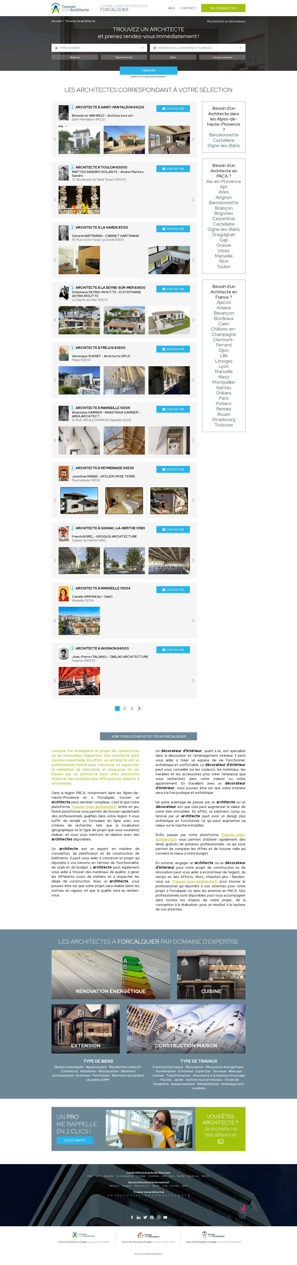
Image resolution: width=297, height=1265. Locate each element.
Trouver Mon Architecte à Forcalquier (72, 1242)
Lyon (98, 1176)
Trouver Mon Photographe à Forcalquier (201, 1242)
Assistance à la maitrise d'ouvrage (219, 1075)
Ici (220, 1141)
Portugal (174, 1185)
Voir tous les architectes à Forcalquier (148, 736)
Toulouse (141, 1176)
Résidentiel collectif (125, 1067)
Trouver (148, 70)
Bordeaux (154, 1176)
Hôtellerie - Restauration (99, 1071)
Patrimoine (101, 1075)
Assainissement (183, 1084)
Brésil (184, 1185)
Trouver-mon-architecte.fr (94, 806)
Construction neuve (168, 1067)
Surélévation (166, 1071)
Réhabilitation (208, 1084)
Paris (90, 1176)
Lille (164, 1176)
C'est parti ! (74, 1140)
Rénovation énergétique (224, 1067)
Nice (171, 1176)
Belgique (114, 1185)
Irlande (155, 1185)
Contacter (175, 108)
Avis (171, 8)
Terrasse (219, 1071)
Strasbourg (193, 1176)
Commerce (69, 1071)
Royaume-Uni (141, 1185)
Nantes (180, 1176)
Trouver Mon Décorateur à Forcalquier (137, 1242)
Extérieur (83, 1075)
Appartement (96, 1067)
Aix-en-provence (125, 1176)
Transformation (178, 1075)
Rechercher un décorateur (226, 21)
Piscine (166, 1080)
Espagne (126, 1185)
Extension (185, 1071)
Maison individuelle (68, 1067)
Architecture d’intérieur (204, 1080)
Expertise (203, 1071)
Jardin (178, 1080)
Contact (188, 8)
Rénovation (194, 1067)
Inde (164, 1185)
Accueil (56, 21)
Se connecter (223, 8)
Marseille (108, 1176)
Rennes (206, 1176)
